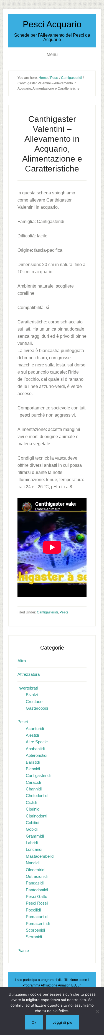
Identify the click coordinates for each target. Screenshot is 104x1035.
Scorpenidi (35, 930)
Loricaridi (34, 849)
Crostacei (34, 701)
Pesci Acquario (52, 24)
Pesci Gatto (36, 896)
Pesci (64, 612)
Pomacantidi (37, 916)
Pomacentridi (38, 923)
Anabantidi (35, 748)
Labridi (32, 842)
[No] (97, 1011)
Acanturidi (35, 728)
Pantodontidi (37, 889)
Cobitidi (32, 822)
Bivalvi (32, 694)
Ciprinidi (33, 809)
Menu (52, 54)
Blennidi (33, 768)
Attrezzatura (28, 674)
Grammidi (35, 836)
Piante (23, 950)
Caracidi (33, 782)
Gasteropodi (37, 708)
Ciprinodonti (36, 816)
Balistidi (33, 762)
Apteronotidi (36, 755)
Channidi (34, 789)
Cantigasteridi (47, 612)
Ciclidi (31, 802)
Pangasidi (35, 883)
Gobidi (31, 829)
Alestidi (32, 735)
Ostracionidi (36, 876)
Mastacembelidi (40, 856)
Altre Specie (37, 741)
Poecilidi (33, 910)
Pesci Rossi (37, 903)
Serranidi (34, 936)
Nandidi (32, 862)
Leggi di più (62, 1022)
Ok (34, 1022)
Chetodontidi (37, 795)
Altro (21, 660)
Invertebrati (27, 688)
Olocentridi (35, 869)
